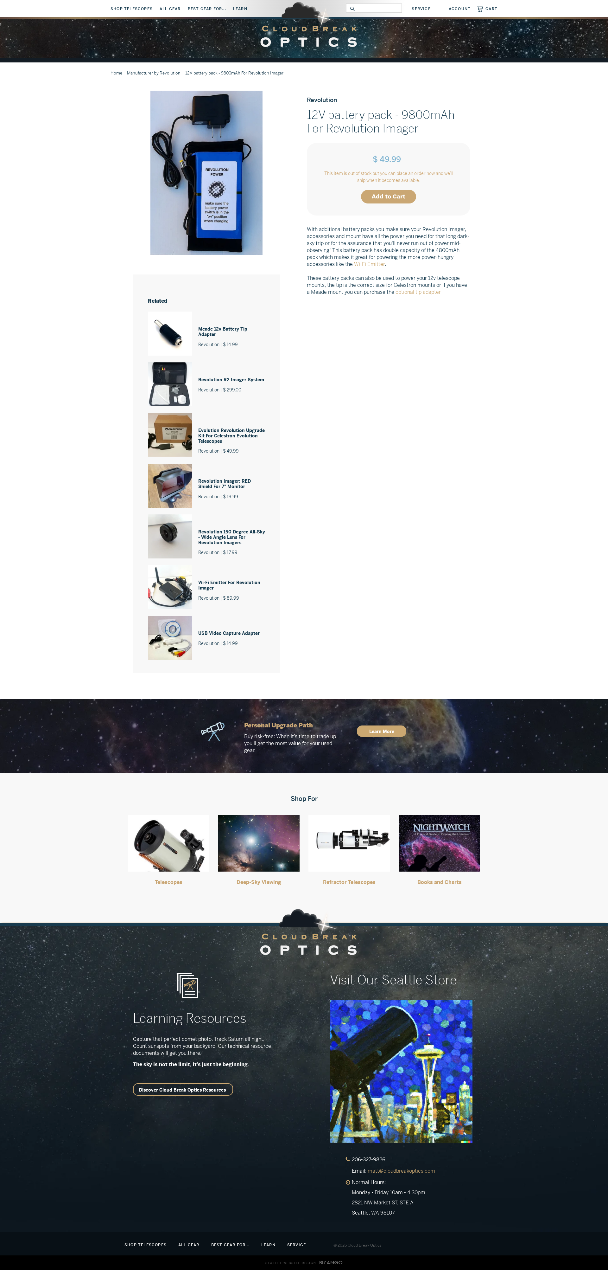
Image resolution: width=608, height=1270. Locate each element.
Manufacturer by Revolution (153, 73)
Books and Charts (439, 882)
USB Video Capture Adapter (229, 633)
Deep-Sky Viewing (259, 882)
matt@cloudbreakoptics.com (401, 1171)
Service (421, 8)
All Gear (170, 8)
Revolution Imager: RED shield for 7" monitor (224, 483)
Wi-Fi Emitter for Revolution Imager (229, 585)
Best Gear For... (207, 8)
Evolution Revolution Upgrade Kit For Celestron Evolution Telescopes (231, 436)
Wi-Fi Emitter (369, 264)
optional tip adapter (418, 292)
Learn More (381, 731)
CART (491, 8)
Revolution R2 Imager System (231, 380)
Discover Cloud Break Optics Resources (182, 1090)
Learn (240, 8)
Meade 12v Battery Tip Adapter (222, 331)
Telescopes (168, 882)
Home (116, 73)
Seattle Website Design (290, 1263)
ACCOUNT (460, 8)
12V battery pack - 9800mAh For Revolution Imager (234, 73)
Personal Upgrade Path (278, 725)
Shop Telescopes (132, 8)
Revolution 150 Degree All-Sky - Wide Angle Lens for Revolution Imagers (231, 537)
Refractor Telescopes (349, 882)
